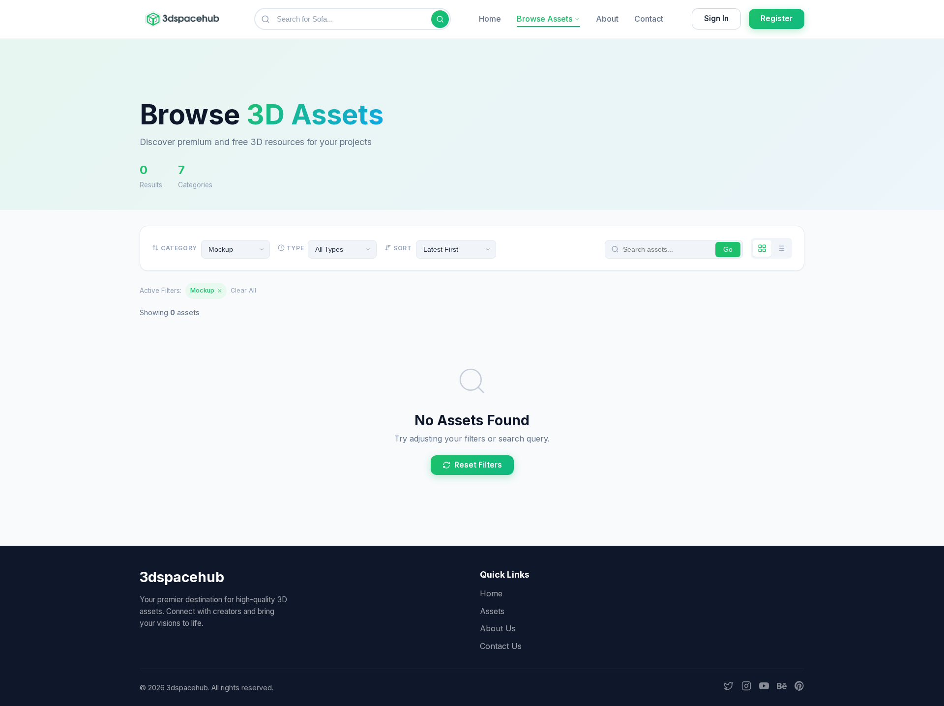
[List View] (780, 248)
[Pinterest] (799, 688)
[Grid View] (762, 248)
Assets (492, 611)
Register (777, 18)
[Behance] (782, 688)
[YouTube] (764, 688)
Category (179, 248)
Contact (648, 19)
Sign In (716, 18)
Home (490, 19)
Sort (402, 248)
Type (295, 248)
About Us (498, 628)
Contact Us (501, 646)
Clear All (243, 290)
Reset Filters (478, 465)
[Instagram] (746, 688)
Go (728, 249)
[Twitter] (729, 688)
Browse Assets (544, 19)
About (607, 19)
